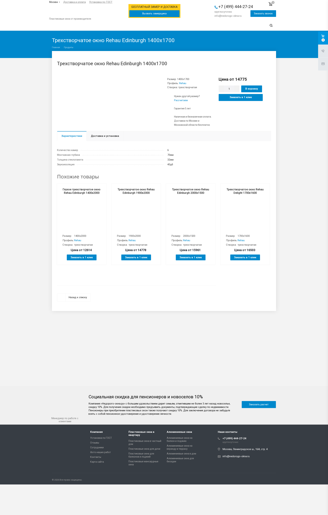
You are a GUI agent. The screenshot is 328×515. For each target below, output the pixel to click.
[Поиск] (271, 25)
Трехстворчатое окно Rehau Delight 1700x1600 (245, 191)
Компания (96, 431)
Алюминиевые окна (179, 431)
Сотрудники (97, 447)
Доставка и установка (105, 135)
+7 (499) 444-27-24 (235, 6)
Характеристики (72, 135)
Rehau (182, 83)
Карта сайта (97, 461)
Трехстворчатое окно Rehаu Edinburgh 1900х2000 (136, 191)
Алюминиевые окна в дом (181, 453)
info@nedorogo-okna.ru (228, 15)
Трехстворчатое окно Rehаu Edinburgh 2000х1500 (190, 191)
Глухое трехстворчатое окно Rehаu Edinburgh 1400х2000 (81, 191)
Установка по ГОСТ (100, 2)
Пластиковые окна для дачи (144, 448)
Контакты (95, 457)
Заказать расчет (259, 404)
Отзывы (94, 442)
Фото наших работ (100, 452)
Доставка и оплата (74, 2)
